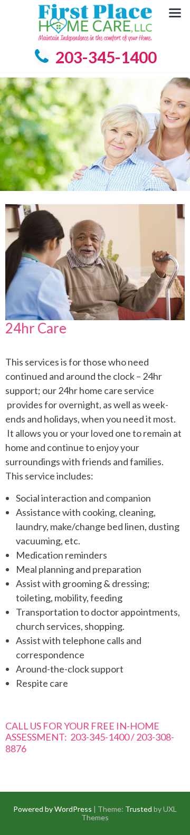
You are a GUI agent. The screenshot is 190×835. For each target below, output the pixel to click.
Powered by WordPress (52, 808)
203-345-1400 (106, 56)
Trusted (138, 808)
